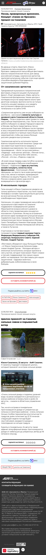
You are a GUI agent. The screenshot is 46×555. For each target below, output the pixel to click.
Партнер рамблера (9, 544)
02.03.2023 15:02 (7, 9)
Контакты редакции (11, 482)
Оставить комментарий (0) (23, 281)
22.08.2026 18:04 (7, 312)
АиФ (19, 359)
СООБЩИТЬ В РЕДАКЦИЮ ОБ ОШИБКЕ (18, 485)
